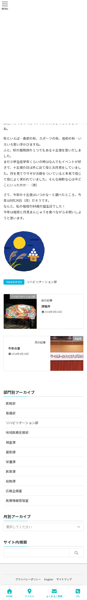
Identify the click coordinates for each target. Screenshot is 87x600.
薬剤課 (11, 452)
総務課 (11, 481)
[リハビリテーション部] (20, 310)
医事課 (11, 471)
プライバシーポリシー (28, 579)
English (48, 579)
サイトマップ (64, 579)
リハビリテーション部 (42, 282)
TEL (78, 596)
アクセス (29, 596)
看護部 (11, 413)
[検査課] (66, 352)
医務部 (11, 403)
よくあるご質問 (54, 596)
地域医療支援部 (17, 432)
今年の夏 (14, 348)
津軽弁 (45, 306)
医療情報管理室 (17, 500)
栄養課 (11, 461)
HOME (9, 596)
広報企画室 (14, 490)
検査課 (11, 442)
